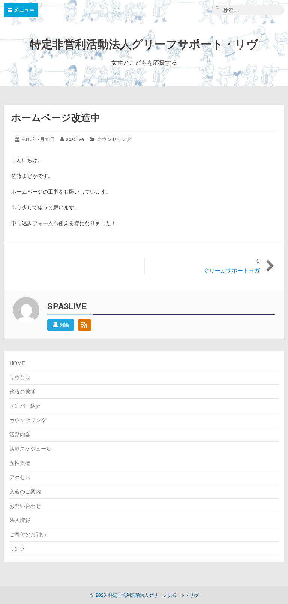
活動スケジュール (30, 448)
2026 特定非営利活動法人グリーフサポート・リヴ (144, 595)
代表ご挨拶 (22, 391)
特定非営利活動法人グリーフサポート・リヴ (144, 43)
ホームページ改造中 (55, 117)
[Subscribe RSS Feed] (84, 325)
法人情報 (19, 520)
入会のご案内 (25, 491)
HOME (17, 363)
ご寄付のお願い (27, 534)
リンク (17, 548)
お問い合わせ (25, 505)
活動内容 (19, 434)
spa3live (75, 138)
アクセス (19, 477)
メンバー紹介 (25, 405)
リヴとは (19, 377)
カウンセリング (114, 138)
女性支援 (19, 462)
